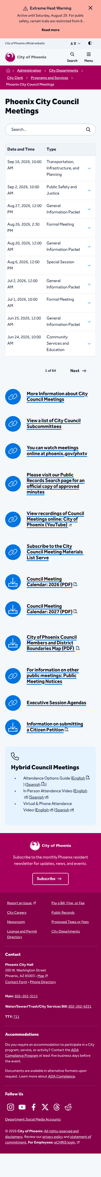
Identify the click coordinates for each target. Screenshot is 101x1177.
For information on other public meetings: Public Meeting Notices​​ (53, 675)
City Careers (16, 913)
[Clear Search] (77, 129)
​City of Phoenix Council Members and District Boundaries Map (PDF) (52, 643)
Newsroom (16, 922)
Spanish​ (33, 784)
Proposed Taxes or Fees (70, 922)
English (78, 778)
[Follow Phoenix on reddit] (68, 1107)
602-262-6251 (79, 1007)
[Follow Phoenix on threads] (56, 1107)
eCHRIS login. (65, 1142)
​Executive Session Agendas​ (56, 703)
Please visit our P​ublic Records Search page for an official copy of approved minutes (56, 483)
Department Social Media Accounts (33, 1119)
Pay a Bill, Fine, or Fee (68, 903)
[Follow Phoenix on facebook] (33, 1107)
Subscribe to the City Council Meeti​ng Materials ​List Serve (55, 552)
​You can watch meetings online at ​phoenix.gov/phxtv (57, 450)
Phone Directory (43, 982)
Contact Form (16, 982)
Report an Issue (19, 903)
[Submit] (88, 129)
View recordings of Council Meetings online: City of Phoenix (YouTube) (55, 519)
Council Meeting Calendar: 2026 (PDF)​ (50, 582)
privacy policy (52, 1137)
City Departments (65, 932)
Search (72, 61)
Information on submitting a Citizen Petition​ (55, 727)
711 (16, 1017)
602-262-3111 (26, 996)
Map (41, 976)
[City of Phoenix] (25, 57)
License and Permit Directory (22, 934)
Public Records (63, 913)
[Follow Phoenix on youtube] (22, 1107)
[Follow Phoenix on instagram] (10, 1107)
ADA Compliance (61, 1076)
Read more (51, 30)
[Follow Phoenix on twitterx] (45, 1107)
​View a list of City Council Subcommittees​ (54, 423)
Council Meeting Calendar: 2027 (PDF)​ (50, 609)
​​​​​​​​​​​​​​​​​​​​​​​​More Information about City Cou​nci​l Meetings (57, 396)
